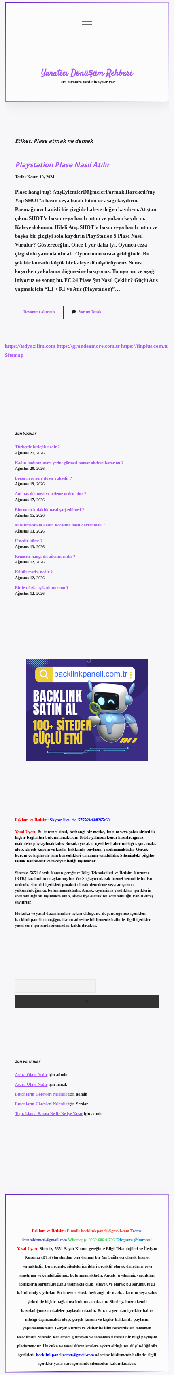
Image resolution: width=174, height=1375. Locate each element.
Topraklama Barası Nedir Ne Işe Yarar (49, 1113)
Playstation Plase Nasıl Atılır (62, 164)
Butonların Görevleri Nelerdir (41, 1094)
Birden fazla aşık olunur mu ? (41, 587)
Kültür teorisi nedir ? (34, 572)
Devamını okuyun (43, 314)
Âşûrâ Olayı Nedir (31, 1074)
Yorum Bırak (90, 312)
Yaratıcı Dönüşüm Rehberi (87, 73)
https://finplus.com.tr (144, 346)
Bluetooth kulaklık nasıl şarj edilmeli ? (49, 509)
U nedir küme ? (28, 541)
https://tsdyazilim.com (30, 346)
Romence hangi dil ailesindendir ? (45, 556)
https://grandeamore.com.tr (88, 346)
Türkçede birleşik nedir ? (37, 447)
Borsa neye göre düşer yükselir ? (43, 478)
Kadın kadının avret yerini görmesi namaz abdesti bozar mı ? (69, 463)
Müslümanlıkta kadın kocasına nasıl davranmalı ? (60, 525)
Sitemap (14, 355)
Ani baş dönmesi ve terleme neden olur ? (50, 493)
